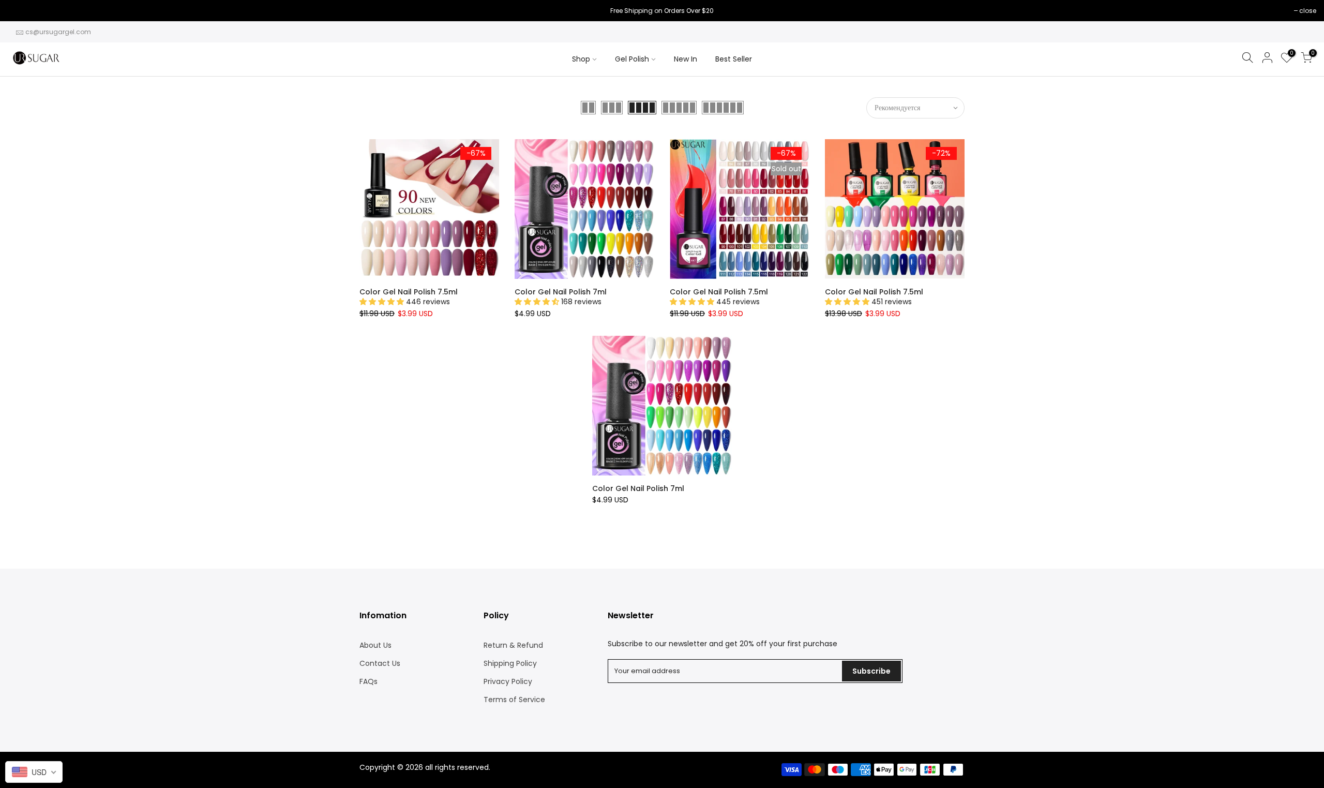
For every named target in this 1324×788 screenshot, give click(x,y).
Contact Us (379, 663)
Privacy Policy (508, 681)
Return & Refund (513, 645)
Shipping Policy (510, 663)
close (21, 10)
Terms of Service (514, 699)
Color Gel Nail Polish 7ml (561, 292)
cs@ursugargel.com (58, 31)
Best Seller (733, 59)
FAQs (368, 681)
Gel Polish (632, 59)
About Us (375, 645)
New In (685, 59)
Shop (581, 59)
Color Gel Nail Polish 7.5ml (408, 292)
